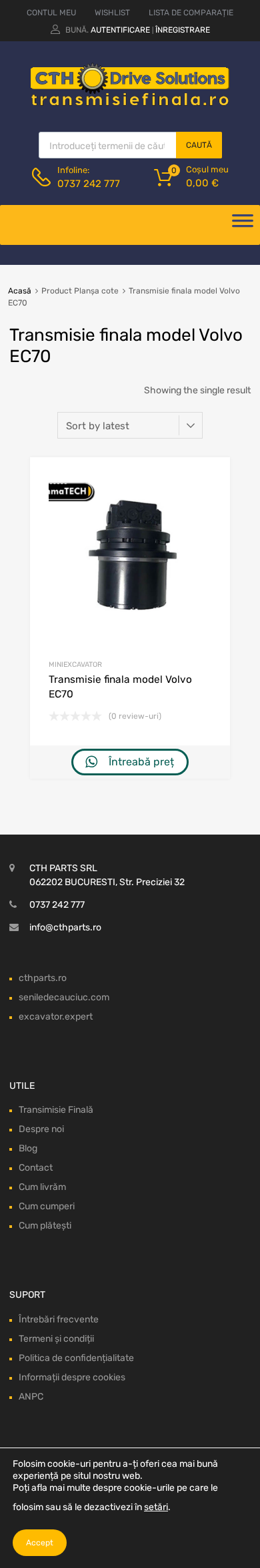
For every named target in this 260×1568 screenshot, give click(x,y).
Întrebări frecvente (59, 1319)
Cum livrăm (42, 1187)
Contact (36, 1167)
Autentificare (120, 30)
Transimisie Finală (56, 1109)
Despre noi (41, 1129)
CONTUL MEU (51, 12)
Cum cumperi (47, 1206)
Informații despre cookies (72, 1377)
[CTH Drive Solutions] (130, 103)
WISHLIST (112, 12)
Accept (39, 1542)
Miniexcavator (75, 664)
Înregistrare (182, 30)
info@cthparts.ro (65, 927)
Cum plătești (45, 1225)
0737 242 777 (88, 184)
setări (156, 1507)
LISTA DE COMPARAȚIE (191, 12)
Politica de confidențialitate (76, 1358)
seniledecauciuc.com (64, 997)
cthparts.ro (43, 978)
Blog (28, 1148)
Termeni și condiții (56, 1338)
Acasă (19, 290)
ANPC (31, 1396)
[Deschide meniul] (242, 225)
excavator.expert (56, 1016)
